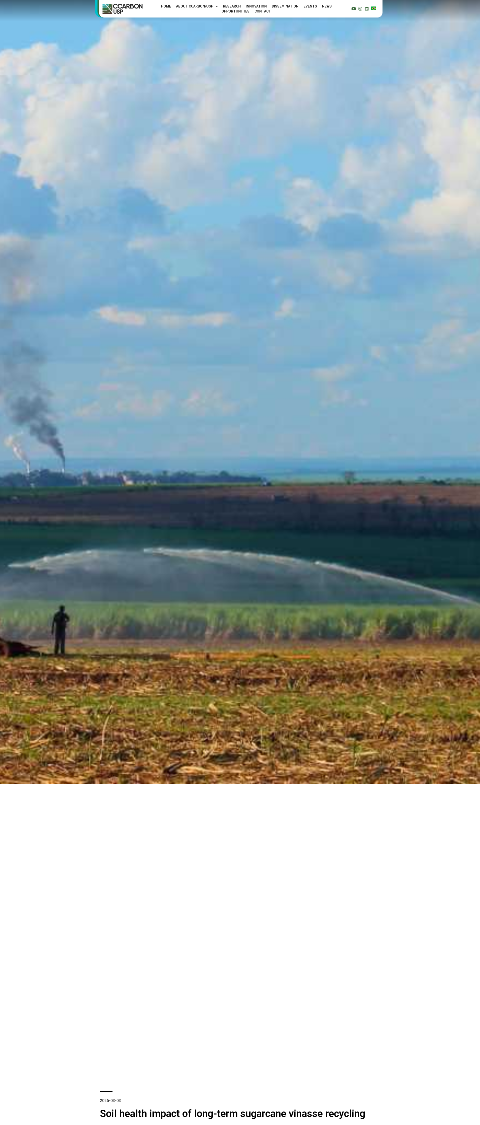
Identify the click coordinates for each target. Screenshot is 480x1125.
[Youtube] (354, 9)
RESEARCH (232, 6)
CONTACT (262, 11)
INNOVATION (256, 6)
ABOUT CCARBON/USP (194, 6)
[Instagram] (360, 9)
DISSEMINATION (285, 6)
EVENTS (310, 6)
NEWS (327, 6)
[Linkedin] (367, 9)
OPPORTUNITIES (236, 11)
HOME (166, 6)
